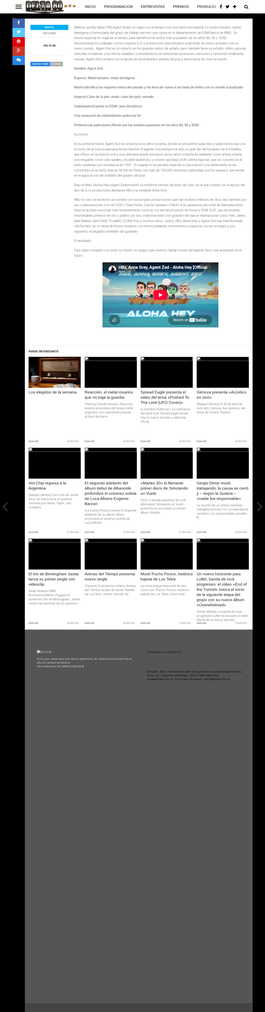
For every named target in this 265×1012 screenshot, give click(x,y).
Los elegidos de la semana (53, 392)
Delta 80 (49, 45)
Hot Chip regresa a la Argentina (47, 485)
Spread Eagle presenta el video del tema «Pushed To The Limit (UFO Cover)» (165, 397)
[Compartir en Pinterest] (18, 41)
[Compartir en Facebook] (18, 23)
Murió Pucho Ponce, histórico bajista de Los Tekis (167, 576)
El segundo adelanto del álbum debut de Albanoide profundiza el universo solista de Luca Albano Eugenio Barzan (110, 493)
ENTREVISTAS (153, 7)
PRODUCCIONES (211, 7)
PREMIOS (181, 7)
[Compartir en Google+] (18, 51)
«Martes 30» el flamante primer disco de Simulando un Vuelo (164, 488)
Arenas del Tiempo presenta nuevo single (110, 576)
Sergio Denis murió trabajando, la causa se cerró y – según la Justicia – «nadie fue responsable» (222, 491)
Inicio (90, 7)
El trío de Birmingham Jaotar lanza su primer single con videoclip (54, 579)
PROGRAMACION (118, 7)
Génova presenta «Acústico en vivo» (221, 395)
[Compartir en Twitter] (18, 32)
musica (57, 64)
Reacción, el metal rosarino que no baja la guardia (109, 395)
